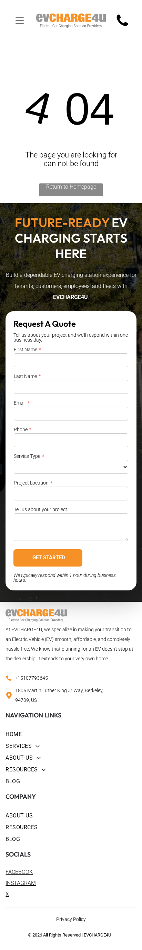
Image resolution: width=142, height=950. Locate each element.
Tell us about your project (40, 509)
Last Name (25, 376)
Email (20, 403)
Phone (21, 429)
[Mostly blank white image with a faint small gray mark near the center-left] (122, 26)
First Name (25, 349)
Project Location (31, 483)
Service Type (27, 456)
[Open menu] (20, 21)
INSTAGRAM (21, 883)
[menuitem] (71, 733)
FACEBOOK (19, 872)
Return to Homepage (71, 186)
